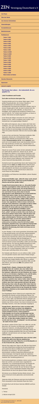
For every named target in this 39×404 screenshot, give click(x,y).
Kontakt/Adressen (6, 27)
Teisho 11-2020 (7, 54)
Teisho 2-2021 (7, 47)
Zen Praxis (4, 14)
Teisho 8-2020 (7, 58)
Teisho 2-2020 (7, 70)
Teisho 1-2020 (7, 72)
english (9, 86)
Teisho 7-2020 (7, 60)
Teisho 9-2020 (7, 56)
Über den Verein (5, 17)
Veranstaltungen (5, 24)
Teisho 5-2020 (7, 64)
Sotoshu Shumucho (6, 79)
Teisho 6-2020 (7, 62)
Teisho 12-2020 (7, 52)
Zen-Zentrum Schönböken (8, 20)
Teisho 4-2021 (7, 43)
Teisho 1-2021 (7, 49)
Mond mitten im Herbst (9, 74)
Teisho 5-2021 (7, 41)
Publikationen (5, 34)
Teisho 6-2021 (7, 39)
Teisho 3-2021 (7, 45)
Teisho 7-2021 (7, 37)
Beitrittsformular (5, 31)
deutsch (3, 86)
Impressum (4, 82)
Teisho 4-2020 (7, 66)
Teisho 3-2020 (7, 68)
